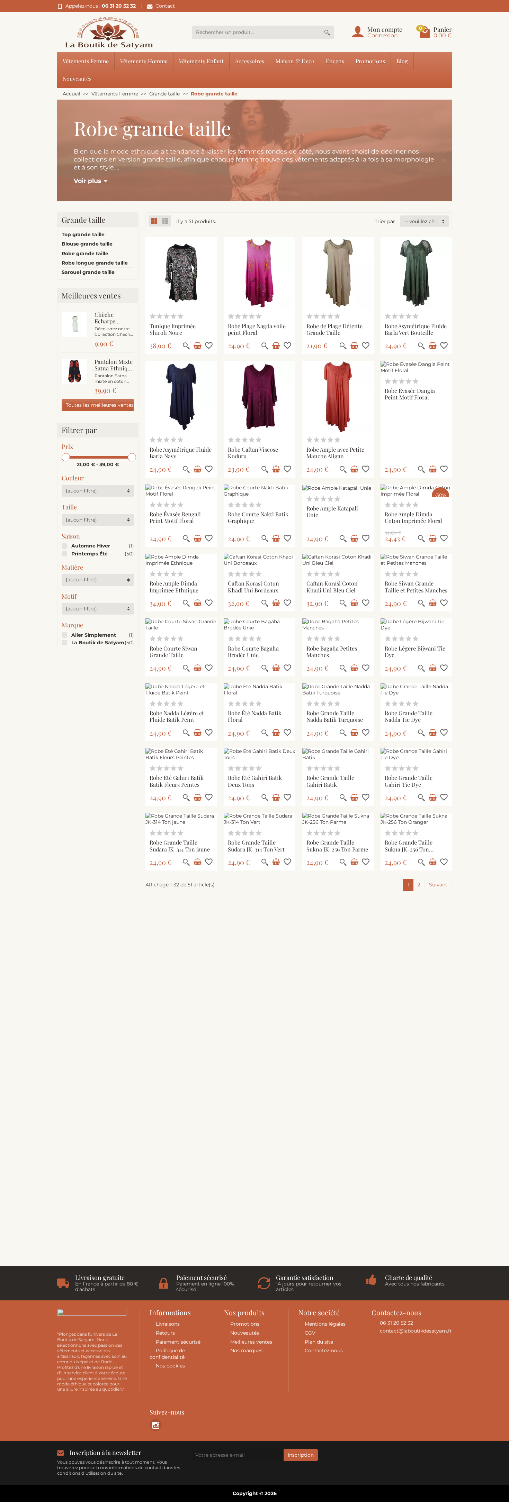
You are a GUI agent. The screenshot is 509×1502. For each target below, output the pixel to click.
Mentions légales (325, 1324)
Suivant (438, 885)
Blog (402, 61)
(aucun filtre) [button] (81, 491)
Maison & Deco (295, 61)
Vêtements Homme (144, 61)
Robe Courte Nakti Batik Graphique (258, 517)
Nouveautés (77, 78)
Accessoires (249, 61)
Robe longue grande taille (95, 263)
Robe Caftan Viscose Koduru (253, 452)
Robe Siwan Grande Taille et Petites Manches (416, 586)
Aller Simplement (93, 635)
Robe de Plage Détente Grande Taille (334, 329)
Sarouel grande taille (88, 272)
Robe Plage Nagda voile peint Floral (257, 329)
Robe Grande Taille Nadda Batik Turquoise (334, 716)
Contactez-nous (324, 1350)
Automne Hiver (90, 546)
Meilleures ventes (251, 1342)
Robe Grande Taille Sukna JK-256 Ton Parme (337, 845)
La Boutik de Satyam (97, 642)
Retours (165, 1333)
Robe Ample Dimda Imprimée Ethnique (174, 586)
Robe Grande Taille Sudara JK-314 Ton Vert (256, 845)
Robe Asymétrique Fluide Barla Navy (181, 452)
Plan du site (319, 1342)
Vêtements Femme (86, 61)
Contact (165, 6)
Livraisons (168, 1324)
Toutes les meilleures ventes (100, 405)
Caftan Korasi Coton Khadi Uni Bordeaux (253, 586)
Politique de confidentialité (167, 1353)
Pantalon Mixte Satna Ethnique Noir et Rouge (114, 368)
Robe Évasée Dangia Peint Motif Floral (410, 394)
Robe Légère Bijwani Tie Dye (415, 651)
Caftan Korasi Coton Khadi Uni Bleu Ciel (332, 586)
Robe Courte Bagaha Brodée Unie (253, 651)
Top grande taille (83, 234)
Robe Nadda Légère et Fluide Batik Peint (177, 716)
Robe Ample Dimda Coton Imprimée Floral (413, 517)
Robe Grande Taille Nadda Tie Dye (408, 716)
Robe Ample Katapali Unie (332, 511)
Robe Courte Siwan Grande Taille (173, 651)
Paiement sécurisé (178, 1342)
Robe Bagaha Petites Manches (331, 651)
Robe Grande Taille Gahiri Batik (330, 781)
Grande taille (83, 219)
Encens (335, 61)
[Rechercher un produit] (327, 32)
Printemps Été (89, 554)
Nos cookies (170, 1366)
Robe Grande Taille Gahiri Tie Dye (408, 781)
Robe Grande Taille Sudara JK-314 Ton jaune (180, 845)
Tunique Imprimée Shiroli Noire (173, 329)
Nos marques (246, 1350)
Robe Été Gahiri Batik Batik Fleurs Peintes (177, 781)
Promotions (370, 61)
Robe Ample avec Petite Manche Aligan (335, 452)
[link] (156, 1425)
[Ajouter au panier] (197, 346)
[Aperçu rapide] (186, 346)
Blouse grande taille (87, 244)
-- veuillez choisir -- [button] (426, 221)
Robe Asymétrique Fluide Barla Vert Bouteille (416, 329)
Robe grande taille (85, 253)
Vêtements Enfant (201, 61)
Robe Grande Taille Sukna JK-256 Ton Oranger (408, 848)
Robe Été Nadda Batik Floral (255, 716)
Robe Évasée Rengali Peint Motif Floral (175, 517)
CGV (310, 1333)
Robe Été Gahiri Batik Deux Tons (255, 781)
